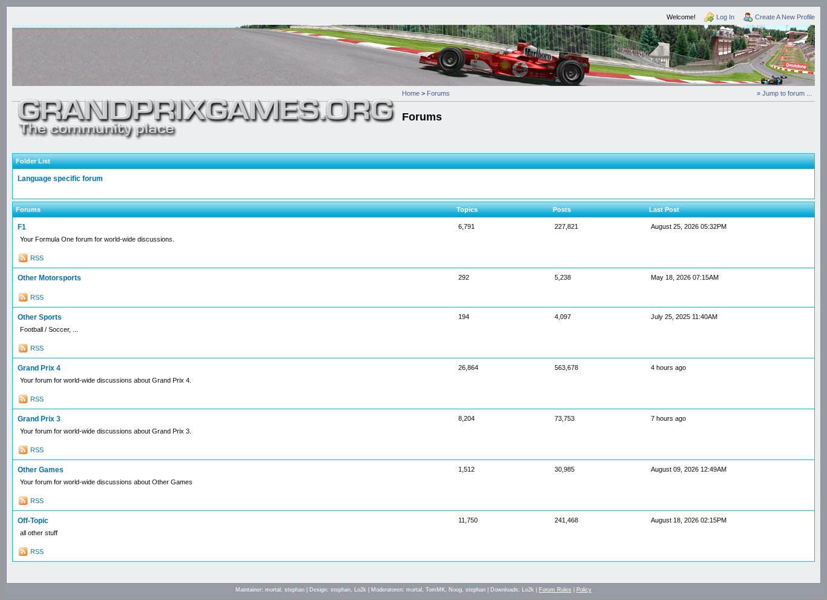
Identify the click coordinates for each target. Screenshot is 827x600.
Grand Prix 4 (39, 368)
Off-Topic (33, 520)
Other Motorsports (49, 278)
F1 (22, 227)
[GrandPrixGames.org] (207, 103)
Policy (583, 590)
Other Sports (40, 317)
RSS (37, 258)
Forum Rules (555, 590)
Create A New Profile (785, 17)
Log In (725, 17)
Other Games (41, 470)
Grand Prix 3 (39, 419)
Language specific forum (60, 178)
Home (411, 93)
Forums (438, 93)
